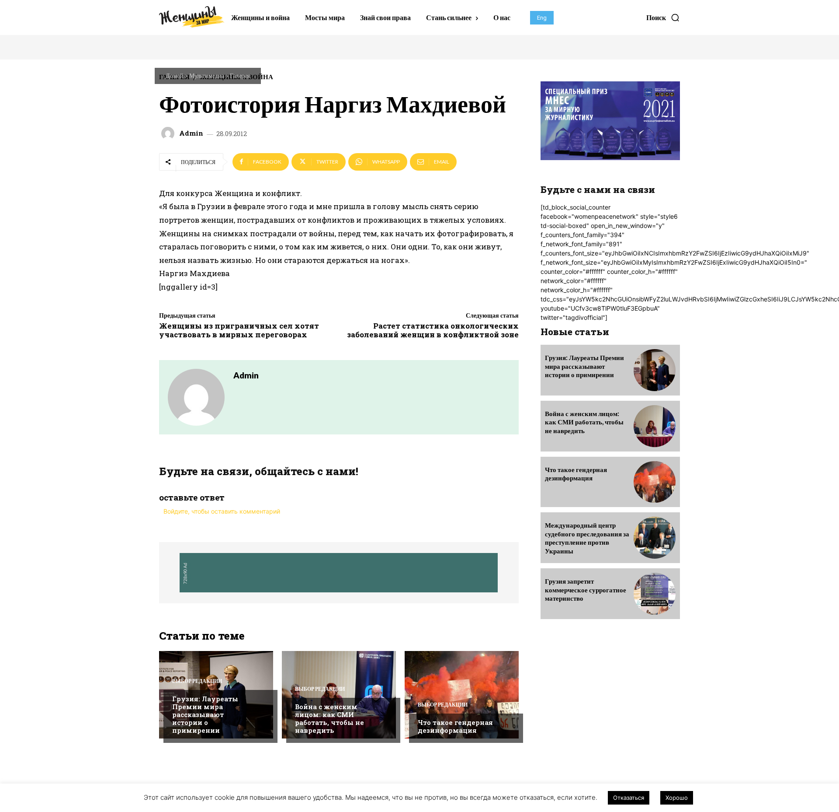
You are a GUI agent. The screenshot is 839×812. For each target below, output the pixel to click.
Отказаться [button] (628, 797)
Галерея (240, 75)
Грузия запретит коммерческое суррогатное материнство (585, 589)
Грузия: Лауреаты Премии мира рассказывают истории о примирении (205, 714)
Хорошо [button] (677, 797)
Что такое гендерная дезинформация (455, 726)
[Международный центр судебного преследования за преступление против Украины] (655, 538)
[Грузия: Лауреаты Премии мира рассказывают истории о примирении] (655, 370)
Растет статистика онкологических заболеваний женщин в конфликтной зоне (433, 330)
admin (191, 133)
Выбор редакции (197, 681)
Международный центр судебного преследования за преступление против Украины (587, 538)
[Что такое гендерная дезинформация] (462, 694)
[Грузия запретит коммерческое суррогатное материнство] (655, 594)
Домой (175, 75)
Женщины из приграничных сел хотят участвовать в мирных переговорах (239, 330)
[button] (663, 17)
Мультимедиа (206, 75)
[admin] (169, 133)
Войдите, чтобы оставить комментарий (221, 511)
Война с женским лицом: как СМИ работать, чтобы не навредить (329, 718)
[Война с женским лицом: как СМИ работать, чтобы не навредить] (339, 694)
